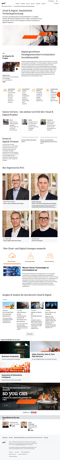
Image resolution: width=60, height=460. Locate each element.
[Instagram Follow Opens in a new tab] (35, 413)
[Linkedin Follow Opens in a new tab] (31, 413)
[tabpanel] (30, 276)
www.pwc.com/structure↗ (21, 444)
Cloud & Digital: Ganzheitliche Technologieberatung (24, 6)
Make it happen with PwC (7, 6)
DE (56, 1)
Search (56, 3)
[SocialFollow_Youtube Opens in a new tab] (33, 413)
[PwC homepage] (4, 3)
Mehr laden (30, 334)
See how (6, 405)
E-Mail (3, 81)
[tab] (12, 261)
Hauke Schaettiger (36, 201)
